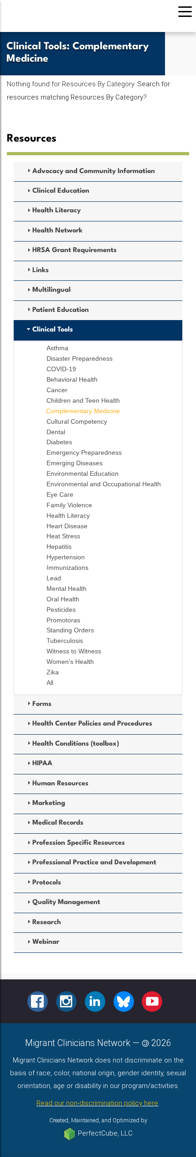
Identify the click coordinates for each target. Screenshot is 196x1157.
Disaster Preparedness (79, 358)
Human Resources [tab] (60, 783)
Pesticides (61, 609)
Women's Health (70, 661)
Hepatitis (59, 546)
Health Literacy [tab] (56, 210)
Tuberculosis (64, 640)
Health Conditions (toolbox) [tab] (75, 744)
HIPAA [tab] (42, 763)
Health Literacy (68, 515)
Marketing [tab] (48, 803)
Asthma (57, 348)
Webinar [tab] (45, 942)
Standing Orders (70, 630)
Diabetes (59, 442)
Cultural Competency (76, 421)
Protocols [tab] (46, 882)
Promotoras (63, 620)
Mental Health (66, 588)
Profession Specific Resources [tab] (78, 843)
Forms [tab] (42, 704)
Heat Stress (63, 536)
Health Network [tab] (57, 230)
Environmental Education (82, 473)
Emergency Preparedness (84, 452)
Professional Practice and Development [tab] (94, 862)
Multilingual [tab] (51, 290)
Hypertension (65, 557)
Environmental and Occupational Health (103, 484)
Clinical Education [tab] (60, 191)
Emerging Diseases (74, 463)
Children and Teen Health (83, 400)
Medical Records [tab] (57, 823)
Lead (53, 578)
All (49, 682)
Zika (52, 672)
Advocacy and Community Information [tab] (93, 171)
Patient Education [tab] (60, 310)
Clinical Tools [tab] (52, 329)
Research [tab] (46, 922)
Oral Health (62, 599)
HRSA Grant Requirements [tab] (74, 250)
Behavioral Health (72, 379)
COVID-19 (61, 369)
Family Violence (69, 505)
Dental (55, 432)
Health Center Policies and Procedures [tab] (92, 723)
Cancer (56, 390)
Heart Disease (67, 526)
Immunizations (67, 567)
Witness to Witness (73, 651)
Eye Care (59, 494)
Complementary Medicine (83, 411)
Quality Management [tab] (66, 902)
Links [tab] (40, 270)
